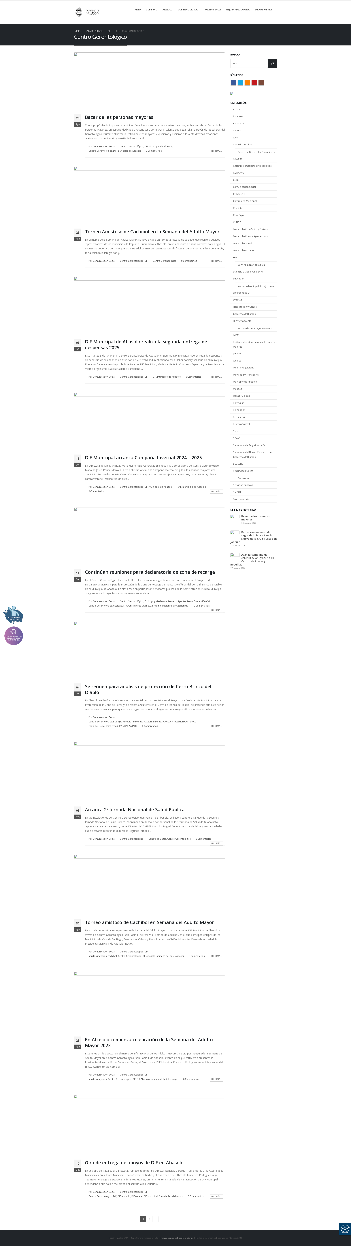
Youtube (254, 82)
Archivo (237, 109)
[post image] (149, 81)
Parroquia (238, 403)
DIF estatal (137, 1196)
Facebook (233, 82)
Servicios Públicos (243, 485)
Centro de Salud (157, 838)
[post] (234, 518)
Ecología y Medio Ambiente (159, 601)
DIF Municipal (151, 1196)
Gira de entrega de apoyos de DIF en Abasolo (134, 1162)
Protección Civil (202, 601)
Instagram (261, 82)
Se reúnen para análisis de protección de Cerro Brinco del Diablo (148, 689)
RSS (247, 82)
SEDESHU (238, 463)
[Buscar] (272, 63)
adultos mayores (97, 956)
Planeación (239, 409)
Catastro (238, 158)
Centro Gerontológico (132, 146)
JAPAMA (167, 721)
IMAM (236, 335)
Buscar (235, 54)
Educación (238, 278)
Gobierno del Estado (244, 314)
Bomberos (239, 123)
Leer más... (216, 151)
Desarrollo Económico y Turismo (251, 229)
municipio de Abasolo (129, 150)
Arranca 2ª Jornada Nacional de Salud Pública (135, 809)
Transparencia (241, 499)
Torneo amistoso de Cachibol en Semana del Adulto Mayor (149, 922)
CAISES (237, 130)
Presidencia (239, 417)
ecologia (117, 605)
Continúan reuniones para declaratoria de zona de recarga (150, 572)
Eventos (237, 299)
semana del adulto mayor (170, 956)
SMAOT (194, 721)
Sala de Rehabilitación (171, 1196)
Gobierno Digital (188, 9)
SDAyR (236, 438)
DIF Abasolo (149, 956)
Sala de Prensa (263, 9)
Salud (236, 431)
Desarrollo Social (242, 243)
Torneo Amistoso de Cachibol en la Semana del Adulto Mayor (152, 231)
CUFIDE (237, 222)
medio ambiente (163, 605)
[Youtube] (268, 21)
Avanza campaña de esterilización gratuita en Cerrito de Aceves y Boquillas (252, 559)
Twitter (240, 82)
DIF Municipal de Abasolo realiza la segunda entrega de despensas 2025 (146, 344)
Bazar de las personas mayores (119, 117)
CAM (235, 137)
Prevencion (244, 478)
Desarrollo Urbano (243, 250)
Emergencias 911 (242, 292)
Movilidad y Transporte (246, 374)
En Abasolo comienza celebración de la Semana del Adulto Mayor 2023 (149, 1042)
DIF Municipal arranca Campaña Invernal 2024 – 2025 (143, 457)
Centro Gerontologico (100, 150)
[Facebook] (249, 21)
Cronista (237, 208)
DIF (146, 146)
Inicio (137, 9)
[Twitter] (255, 21)
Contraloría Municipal (245, 201)
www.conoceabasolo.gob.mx (177, 1237)
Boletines (238, 116)
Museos (237, 388)
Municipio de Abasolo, (161, 146)
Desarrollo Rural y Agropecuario (251, 236)
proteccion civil (181, 605)
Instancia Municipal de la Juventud (256, 286)
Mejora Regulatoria (243, 367)
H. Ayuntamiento (184, 601)
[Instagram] (274, 21)
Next (155, 1219)
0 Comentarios (154, 150)
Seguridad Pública (243, 470)
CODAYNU (238, 172)
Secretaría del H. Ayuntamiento (255, 328)
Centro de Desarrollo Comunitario (256, 152)
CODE (236, 179)
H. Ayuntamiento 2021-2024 (138, 605)
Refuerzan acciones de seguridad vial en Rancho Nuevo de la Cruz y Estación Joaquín (253, 537)
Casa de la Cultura (243, 144)
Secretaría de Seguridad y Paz (250, 445)
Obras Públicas (241, 395)
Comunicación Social (104, 146)
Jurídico (237, 360)
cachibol (112, 956)
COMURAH (239, 194)
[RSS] (261, 21)
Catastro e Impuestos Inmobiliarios (252, 165)
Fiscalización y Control (245, 306)
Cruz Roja (238, 215)
